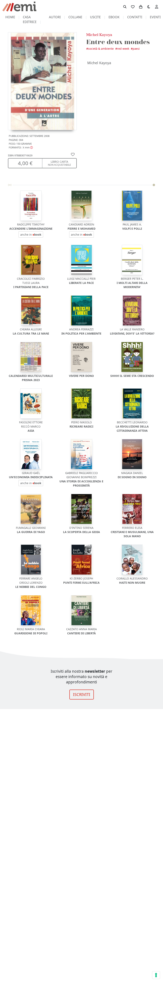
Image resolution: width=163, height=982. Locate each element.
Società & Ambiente (101, 48)
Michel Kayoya (99, 34)
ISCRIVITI (81, 694)
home (10, 17)
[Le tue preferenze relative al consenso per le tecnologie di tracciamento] (156, 975)
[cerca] (125, 7)
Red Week (123, 48)
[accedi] (157, 7)
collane (75, 17)
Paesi (136, 48)
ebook (114, 17)
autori (55, 17)
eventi (155, 17)
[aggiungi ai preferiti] (73, 154)
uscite (95, 17)
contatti (134, 17)
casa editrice (30, 19)
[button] (21, 147)
